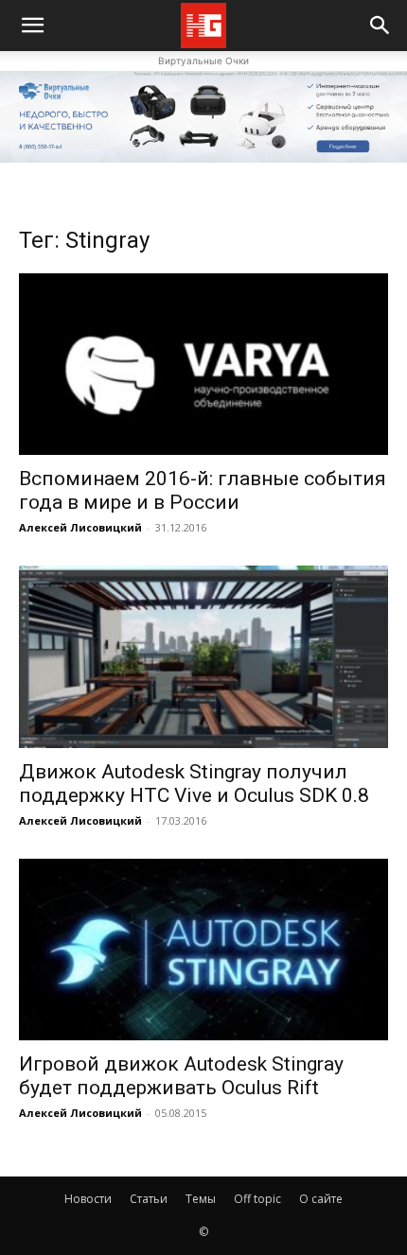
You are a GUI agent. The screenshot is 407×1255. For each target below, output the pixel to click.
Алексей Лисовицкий (80, 527)
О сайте (321, 1199)
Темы (201, 1199)
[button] (380, 25)
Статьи (149, 1199)
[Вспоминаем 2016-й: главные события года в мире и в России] (203, 364)
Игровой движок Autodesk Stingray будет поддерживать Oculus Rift (181, 1076)
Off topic (257, 1199)
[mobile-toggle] (32, 25)
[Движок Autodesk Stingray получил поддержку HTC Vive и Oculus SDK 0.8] (203, 657)
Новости (88, 1199)
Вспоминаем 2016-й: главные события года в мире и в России (202, 490)
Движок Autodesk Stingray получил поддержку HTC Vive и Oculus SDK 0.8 (194, 783)
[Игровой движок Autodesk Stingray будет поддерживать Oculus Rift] (203, 950)
